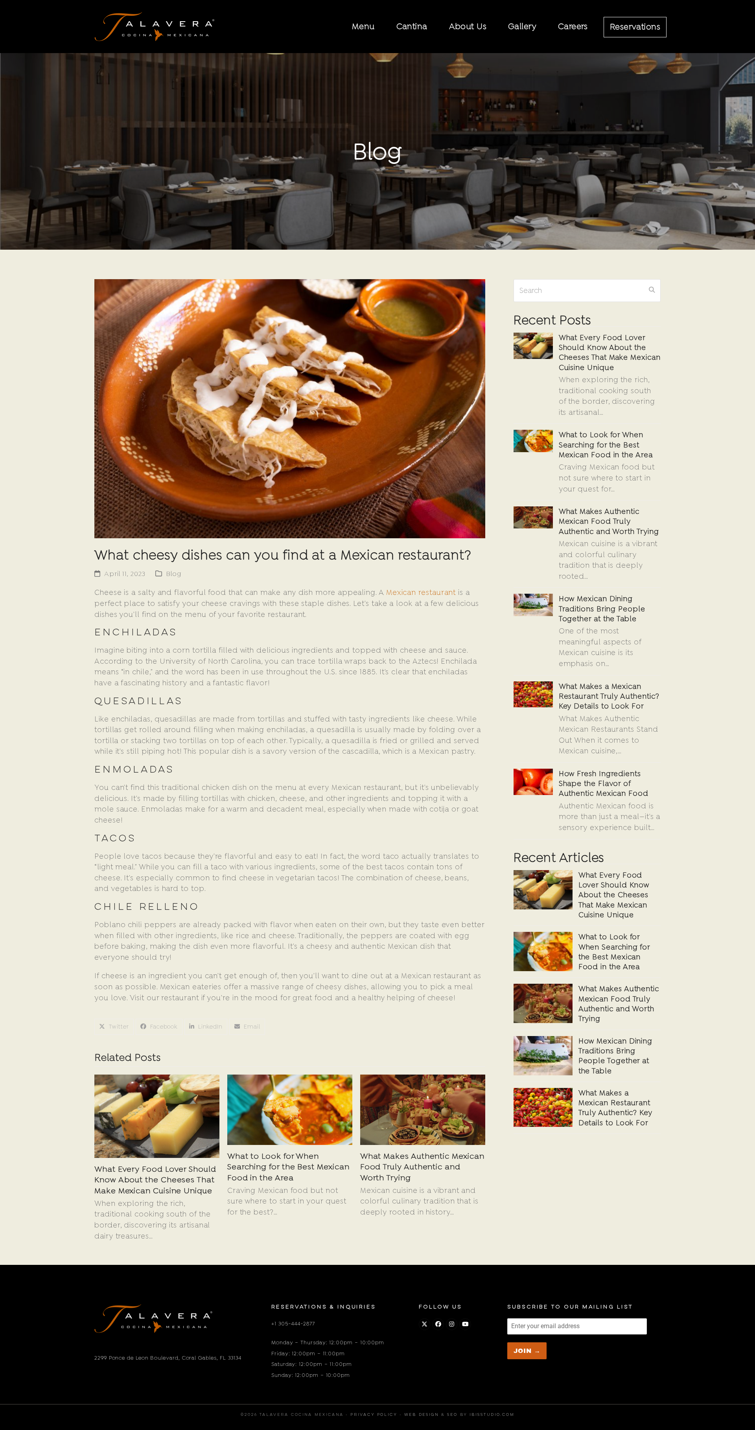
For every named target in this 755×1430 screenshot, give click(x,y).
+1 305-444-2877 (293, 1323)
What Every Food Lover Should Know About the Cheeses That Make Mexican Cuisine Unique (155, 1179)
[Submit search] (652, 290)
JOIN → (527, 1350)
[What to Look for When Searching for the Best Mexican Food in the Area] (289, 1109)
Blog (174, 573)
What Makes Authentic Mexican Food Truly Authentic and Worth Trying (422, 1166)
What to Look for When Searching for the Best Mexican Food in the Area (288, 1166)
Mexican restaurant (421, 592)
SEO (452, 1415)
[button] (114, 1027)
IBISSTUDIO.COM (492, 1415)
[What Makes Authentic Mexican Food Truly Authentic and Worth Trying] (422, 1109)
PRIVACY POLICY (373, 1415)
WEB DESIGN (421, 1415)
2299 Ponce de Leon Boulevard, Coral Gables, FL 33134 (167, 1357)
